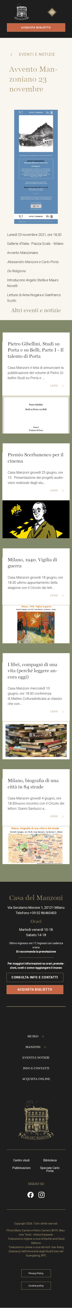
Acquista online (36, 1079)
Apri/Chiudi (52, 16)
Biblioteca (50, 1160)
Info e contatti (36, 1068)
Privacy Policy (36, 1273)
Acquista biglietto (36, 27)
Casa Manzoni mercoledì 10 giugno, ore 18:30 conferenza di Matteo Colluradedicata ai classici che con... (35, 696)
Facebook (30, 1196)
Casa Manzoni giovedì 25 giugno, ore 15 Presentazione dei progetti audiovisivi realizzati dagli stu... (36, 478)
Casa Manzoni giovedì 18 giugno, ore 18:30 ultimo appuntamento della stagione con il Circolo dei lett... (35, 583)
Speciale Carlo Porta (50, 1169)
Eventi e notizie (36, 54)
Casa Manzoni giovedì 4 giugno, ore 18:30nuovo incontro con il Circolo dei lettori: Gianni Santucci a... (36, 803)
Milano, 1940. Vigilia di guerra (32, 563)
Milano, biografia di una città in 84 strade (33, 784)
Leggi (54, 385)
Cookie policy (36, 1285)
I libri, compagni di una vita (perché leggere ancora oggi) (32, 671)
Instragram (42, 1196)
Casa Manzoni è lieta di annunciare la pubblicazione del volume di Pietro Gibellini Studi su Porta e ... (36, 373)
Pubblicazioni (21, 1168)
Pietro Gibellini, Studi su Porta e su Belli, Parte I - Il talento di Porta (36, 350)
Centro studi (21, 1160)
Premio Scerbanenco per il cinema (35, 458)
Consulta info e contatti (35, 977)
